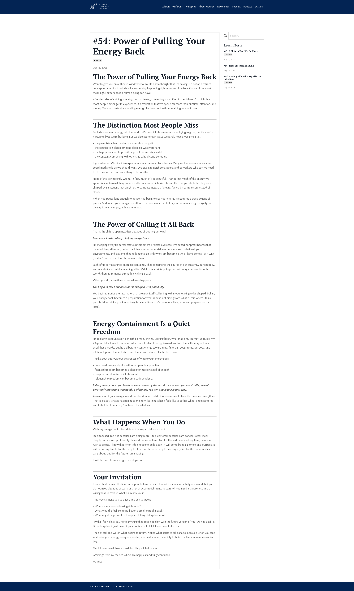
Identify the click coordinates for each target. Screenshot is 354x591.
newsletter (97, 60)
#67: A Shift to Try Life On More (241, 51)
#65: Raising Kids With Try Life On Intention (242, 77)
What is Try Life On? (172, 6)
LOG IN (259, 6)
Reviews (247, 6)
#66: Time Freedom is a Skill (239, 65)
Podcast (236, 6)
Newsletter (223, 6)
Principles (190, 6)
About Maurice (206, 6)
